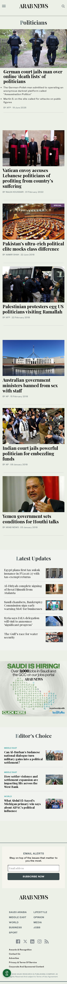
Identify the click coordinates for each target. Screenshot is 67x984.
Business (15, 927)
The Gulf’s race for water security (21, 635)
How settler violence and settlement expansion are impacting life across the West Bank (21, 781)
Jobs (37, 927)
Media (38, 922)
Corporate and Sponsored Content (26, 966)
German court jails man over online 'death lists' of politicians (32, 76)
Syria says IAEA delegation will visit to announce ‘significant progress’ (21, 621)
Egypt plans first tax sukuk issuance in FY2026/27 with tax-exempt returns (22, 573)
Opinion (39, 917)
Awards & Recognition (20, 949)
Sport (13, 932)
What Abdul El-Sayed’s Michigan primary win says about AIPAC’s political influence (22, 806)
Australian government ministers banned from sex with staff (30, 385)
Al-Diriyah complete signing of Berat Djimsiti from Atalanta (23, 589)
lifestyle (40, 912)
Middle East (10, 748)
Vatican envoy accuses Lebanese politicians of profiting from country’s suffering (28, 178)
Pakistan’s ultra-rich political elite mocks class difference (33, 246)
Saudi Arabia (18, 912)
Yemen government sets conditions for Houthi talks (31, 518)
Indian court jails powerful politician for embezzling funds (30, 453)
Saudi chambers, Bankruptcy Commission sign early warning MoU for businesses (23, 605)
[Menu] (4, 6)
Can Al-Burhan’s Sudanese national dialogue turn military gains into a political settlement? (23, 757)
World (8, 796)
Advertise (14, 958)
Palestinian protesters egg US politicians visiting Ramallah (33, 309)
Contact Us (14, 954)
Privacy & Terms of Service (23, 962)
